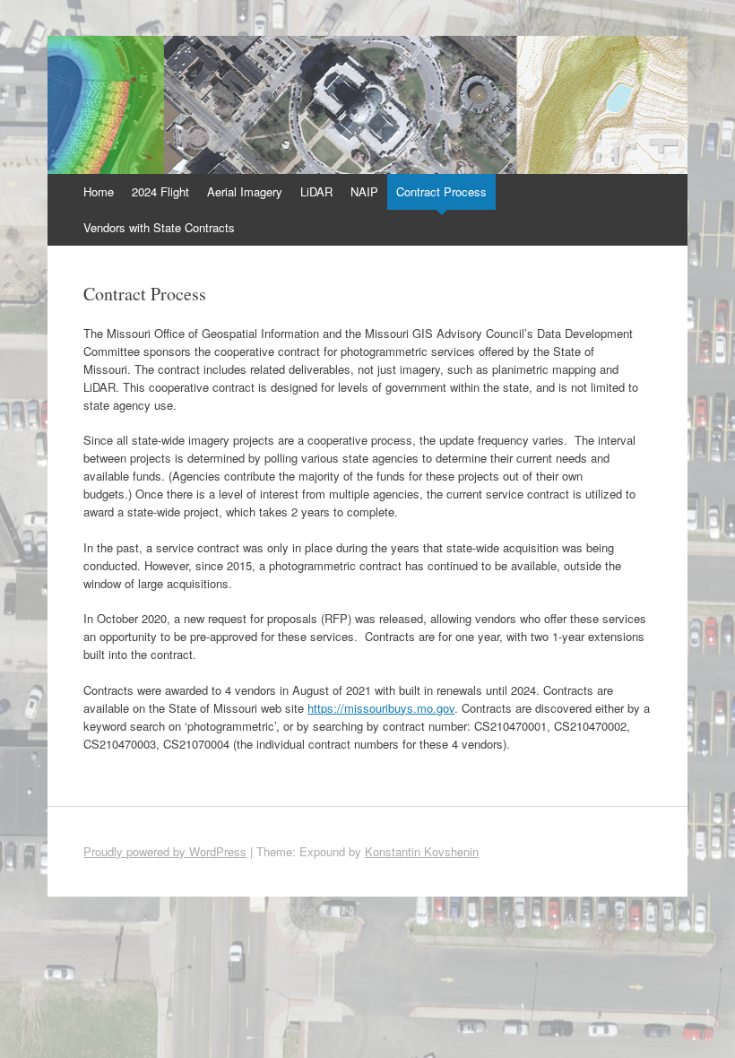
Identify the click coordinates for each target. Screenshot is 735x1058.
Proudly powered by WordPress (164, 851)
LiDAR (316, 191)
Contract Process (441, 191)
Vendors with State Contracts (159, 227)
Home (98, 191)
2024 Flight (160, 191)
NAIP (364, 191)
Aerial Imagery (244, 191)
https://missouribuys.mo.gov (380, 707)
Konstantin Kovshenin (422, 851)
